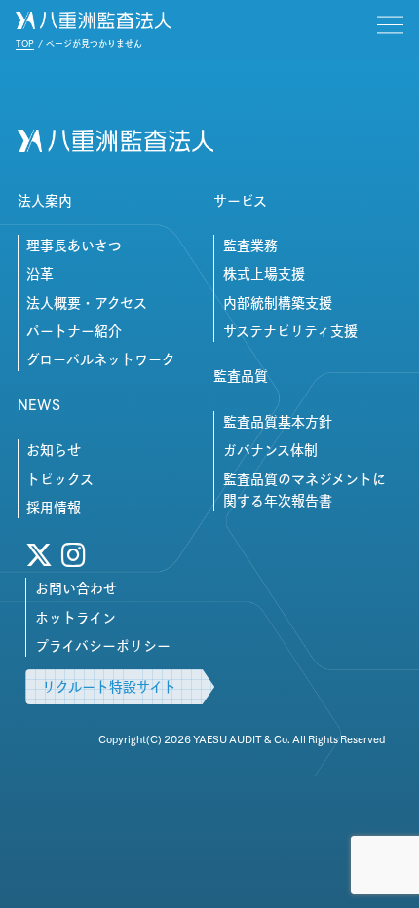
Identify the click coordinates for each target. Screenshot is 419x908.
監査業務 (250, 245)
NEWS (39, 405)
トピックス (60, 479)
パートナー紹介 (74, 331)
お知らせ (53, 450)
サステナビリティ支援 (290, 331)
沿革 (40, 274)
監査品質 (240, 376)
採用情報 (53, 507)
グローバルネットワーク (100, 359)
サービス (240, 201)
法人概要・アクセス (86, 303)
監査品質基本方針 (277, 422)
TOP (25, 43)
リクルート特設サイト (109, 687)
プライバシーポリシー (103, 646)
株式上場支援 (264, 274)
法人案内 (45, 201)
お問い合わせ (76, 588)
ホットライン (75, 617)
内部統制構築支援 (277, 303)
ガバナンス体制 (270, 450)
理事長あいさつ (74, 245)
